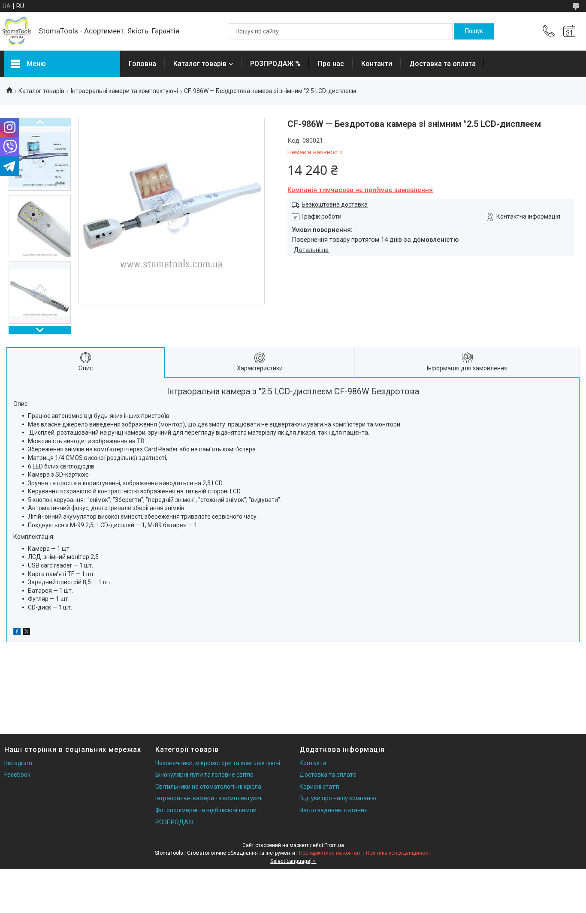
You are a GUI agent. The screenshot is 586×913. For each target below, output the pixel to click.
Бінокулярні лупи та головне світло (204, 774)
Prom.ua (334, 845)
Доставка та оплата (442, 64)
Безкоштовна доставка (335, 204)
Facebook (17, 774)
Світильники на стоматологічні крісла (208, 786)
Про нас (331, 64)
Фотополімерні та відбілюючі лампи (206, 810)
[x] (26, 632)
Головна (142, 64)
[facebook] (17, 632)
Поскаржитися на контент (330, 853)
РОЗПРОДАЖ (174, 822)
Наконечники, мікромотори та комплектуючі (217, 763)
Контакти (376, 64)
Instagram (18, 763)
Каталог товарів (200, 64)
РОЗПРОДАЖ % (275, 64)
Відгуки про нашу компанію (337, 798)
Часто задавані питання (333, 810)
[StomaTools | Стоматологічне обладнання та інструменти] (17, 31)
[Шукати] (474, 31)
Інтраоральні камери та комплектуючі (124, 90)
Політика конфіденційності (399, 853)
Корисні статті (319, 786)
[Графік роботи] (569, 31)
